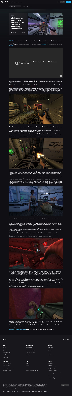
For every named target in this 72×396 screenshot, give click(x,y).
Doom (62, 84)
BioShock (11, 45)
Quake (12, 85)
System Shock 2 (12, 40)
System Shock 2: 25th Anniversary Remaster (17, 329)
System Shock (33, 85)
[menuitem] (23, 6)
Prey (47, 44)
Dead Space (43, 44)
